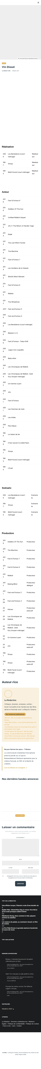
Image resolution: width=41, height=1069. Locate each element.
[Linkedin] (20, 1047)
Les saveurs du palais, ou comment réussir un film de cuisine (20, 923)
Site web (30, 867)
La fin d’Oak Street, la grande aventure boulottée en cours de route (20, 929)
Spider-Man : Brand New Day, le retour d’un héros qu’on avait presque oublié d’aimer (19, 911)
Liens (13, 1026)
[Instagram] (13, 1047)
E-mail (10, 867)
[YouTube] (17, 1047)
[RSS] (35, 1047)
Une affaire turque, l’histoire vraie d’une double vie (20, 905)
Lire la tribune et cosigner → (15, 768)
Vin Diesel (20, 815)
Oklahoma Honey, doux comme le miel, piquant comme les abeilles (19, 917)
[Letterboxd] (28, 1047)
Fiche (4, 63)
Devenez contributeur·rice (19, 1021)
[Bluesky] (24, 1047)
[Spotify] (32, 1047)
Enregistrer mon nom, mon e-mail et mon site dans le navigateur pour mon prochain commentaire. (22, 877)
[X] (9, 1047)
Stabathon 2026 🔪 (8, 1009)
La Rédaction (6, 70)
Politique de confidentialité (16, 1024)
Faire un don (7, 1026)
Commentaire (20, 837)
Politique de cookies (32, 1024)
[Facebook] (6, 1047)
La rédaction (6, 1021)
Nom (20, 859)
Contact (19, 1026)
